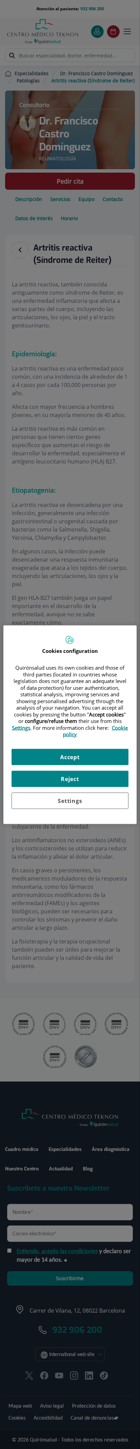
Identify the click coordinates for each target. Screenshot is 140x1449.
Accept (70, 757)
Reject (70, 778)
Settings (70, 800)
